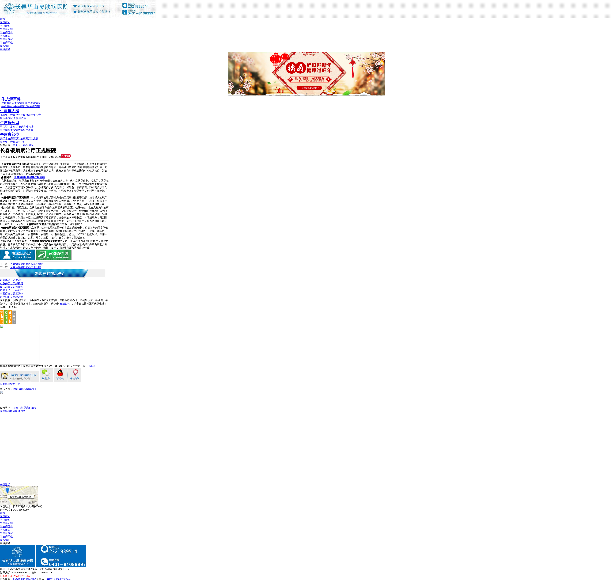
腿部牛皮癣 (19, 142)
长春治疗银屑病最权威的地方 (26, 264)
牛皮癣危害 (33, 106)
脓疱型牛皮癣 (25, 130)
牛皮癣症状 (20, 106)
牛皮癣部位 (6, 42)
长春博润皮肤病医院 (24, 579)
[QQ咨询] (61, 381)
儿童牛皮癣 (6, 115)
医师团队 (5, 35)
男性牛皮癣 (6, 118)
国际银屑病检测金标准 (23, 388)
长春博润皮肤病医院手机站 (15, 575)
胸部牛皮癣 (6, 142)
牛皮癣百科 (6, 32)
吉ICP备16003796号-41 (59, 579)
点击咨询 (5, 388)
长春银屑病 (27, 145)
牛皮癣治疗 (34, 103)
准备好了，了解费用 (11, 283)
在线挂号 (5, 49)
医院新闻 (5, 25)
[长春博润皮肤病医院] (78, 16)
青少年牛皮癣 (20, 115)
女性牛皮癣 (19, 118)
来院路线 (5, 484)
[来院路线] (74, 381)
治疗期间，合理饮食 (11, 297)
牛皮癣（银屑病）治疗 (23, 407)
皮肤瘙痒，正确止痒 (11, 290)
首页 (2, 19)
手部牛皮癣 (19, 138)
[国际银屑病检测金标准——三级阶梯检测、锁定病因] (20, 405)
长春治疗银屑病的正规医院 (25, 267)
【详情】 (92, 366)
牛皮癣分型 (6, 39)
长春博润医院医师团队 (13, 411)
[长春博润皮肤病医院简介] (19, 363)
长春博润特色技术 (10, 384)
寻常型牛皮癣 (8, 126)
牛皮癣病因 (21, 103)
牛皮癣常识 (7, 103)
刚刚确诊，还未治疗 (11, 280)
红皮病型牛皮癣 (9, 130)
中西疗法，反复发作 (11, 293)
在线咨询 (65, 303)
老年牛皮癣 (34, 115)
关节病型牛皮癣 (25, 126)
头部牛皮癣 (6, 138)
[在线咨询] (46, 381)
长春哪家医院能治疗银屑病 (29, 177)
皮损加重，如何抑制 (11, 286)
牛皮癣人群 (6, 29)
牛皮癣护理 (7, 106)
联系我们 (5, 46)
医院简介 (5, 22)
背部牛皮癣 (32, 138)
